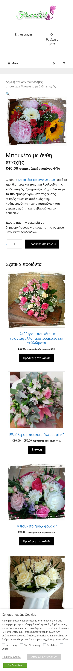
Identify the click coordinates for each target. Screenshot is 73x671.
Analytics (52, 645)
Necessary (11, 645)
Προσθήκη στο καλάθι (42, 244)
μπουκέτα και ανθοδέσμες (36, 180)
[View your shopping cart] (54, 63)
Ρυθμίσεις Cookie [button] (11, 656)
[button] (8, 94)
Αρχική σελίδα (15, 82)
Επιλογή (36, 449)
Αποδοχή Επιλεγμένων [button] (44, 656)
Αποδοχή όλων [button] (15, 665)
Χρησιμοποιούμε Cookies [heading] (19, 614)
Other (5, 648)
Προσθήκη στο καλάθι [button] (36, 358)
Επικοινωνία (23, 34)
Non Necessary (32, 645)
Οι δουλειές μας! (52, 39)
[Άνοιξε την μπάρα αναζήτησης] (64, 63)
